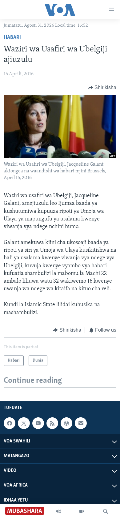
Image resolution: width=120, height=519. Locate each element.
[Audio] (58, 511)
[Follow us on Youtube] (38, 423)
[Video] (82, 511)
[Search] (105, 511)
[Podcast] (66, 423)
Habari (12, 37)
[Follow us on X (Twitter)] (24, 423)
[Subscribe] (80, 423)
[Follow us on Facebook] (9, 423)
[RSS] (52, 423)
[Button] (102, 88)
